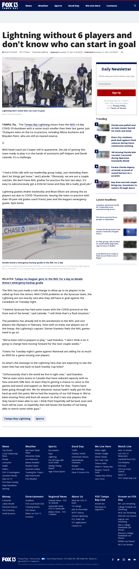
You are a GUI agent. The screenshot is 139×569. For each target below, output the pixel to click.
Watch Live (124, 446)
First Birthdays (78, 469)
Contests (29, 516)
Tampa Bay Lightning (40, 52)
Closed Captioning (80, 516)
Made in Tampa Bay (104, 466)
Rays (50, 453)
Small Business (8, 513)
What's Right (100, 450)
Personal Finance (9, 507)
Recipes (75, 465)
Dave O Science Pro (80, 472)
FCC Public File (78, 519)
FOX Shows (30, 510)
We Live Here (103, 446)
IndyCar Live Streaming (123, 520)
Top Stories (7, 450)
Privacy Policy (119, 105)
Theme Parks (101, 463)
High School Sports (56, 471)
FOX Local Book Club (34, 503)
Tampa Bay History (103, 475)
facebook (113, 559)
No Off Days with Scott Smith (56, 461)
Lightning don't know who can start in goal (23, 110)
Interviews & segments (100, 508)
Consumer (6, 462)
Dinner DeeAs (101, 456)
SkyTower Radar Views (32, 451)
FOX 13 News (25, 52)
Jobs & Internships (80, 509)
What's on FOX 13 (33, 513)
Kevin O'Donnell (11, 52)
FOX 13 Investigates (11, 472)
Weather (30, 446)
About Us (77, 496)
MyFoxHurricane (32, 475)
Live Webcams (31, 459)
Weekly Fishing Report (54, 467)
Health (5, 465)
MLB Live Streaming (127, 512)
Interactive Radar (32, 456)
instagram (124, 559)
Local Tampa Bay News (10, 454)
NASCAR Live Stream (127, 516)
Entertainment (34, 496)
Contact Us (76, 525)
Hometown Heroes (80, 456)
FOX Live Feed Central (124, 470)
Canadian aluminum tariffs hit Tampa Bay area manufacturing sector (107, 207)
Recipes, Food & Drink (102, 471)
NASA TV (122, 474)
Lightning (52, 456)
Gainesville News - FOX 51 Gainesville (56, 507)
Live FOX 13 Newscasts (123, 454)
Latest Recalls (8, 503)
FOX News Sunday (10, 482)
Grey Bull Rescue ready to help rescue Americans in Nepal (107, 255)
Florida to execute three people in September (106, 218)
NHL (72, 124)
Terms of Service (118, 108)
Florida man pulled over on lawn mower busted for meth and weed (123, 128)
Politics (5, 469)
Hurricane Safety (32, 469)
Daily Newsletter (9, 485)
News (5, 446)
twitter (118, 559)
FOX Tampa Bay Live (127, 478)
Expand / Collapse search (135, 6)
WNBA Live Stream (126, 541)
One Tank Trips (101, 460)
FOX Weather (31, 479)
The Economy (8, 510)
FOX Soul (122, 465)
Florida (5, 459)
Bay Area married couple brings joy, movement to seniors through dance (124, 185)
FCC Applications (79, 522)
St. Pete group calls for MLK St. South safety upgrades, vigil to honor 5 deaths (108, 243)
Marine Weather (32, 462)
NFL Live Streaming (126, 503)
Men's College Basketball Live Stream (124, 527)
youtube (129, 559)
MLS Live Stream (125, 544)
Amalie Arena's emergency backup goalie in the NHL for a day (32, 262)
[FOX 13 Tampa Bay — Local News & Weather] (11, 5)
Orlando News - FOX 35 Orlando (57, 501)
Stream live (100, 503)
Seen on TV (7, 479)
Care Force (100, 479)
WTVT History (78, 512)
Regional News (57, 496)
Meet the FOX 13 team (79, 501)
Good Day (78, 446)
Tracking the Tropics (34, 472)
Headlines (29, 500)
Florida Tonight (101, 453)
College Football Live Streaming (127, 508)
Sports (40, 418)
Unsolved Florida (9, 475)
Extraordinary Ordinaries (77, 461)
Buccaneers (53, 450)
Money (6, 496)
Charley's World (78, 453)
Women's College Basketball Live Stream (125, 535)
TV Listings (76, 506)
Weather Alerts (31, 465)
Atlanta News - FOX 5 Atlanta (57, 513)
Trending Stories (32, 507)
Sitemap (5, 488)
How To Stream (125, 450)
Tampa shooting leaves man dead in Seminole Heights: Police (108, 231)
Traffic (74, 450)
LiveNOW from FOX (126, 459)
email (134, 559)
